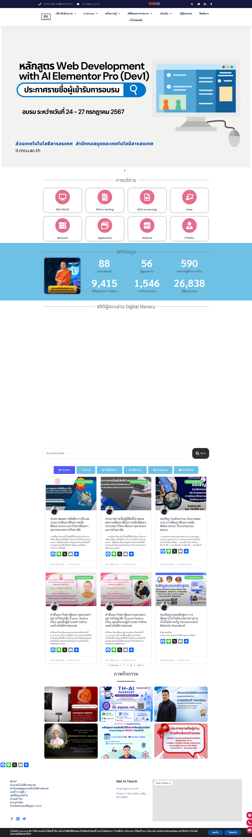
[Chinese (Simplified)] (151, 3)
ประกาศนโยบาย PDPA (20, 833)
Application (105, 238)
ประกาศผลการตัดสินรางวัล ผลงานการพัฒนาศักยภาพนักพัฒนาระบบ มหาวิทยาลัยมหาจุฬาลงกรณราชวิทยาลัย (69, 524)
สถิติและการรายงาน (138, 13)
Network (62, 238)
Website (147, 238)
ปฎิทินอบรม (186, 13)
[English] (154, 3)
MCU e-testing (105, 209)
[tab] (64, 470)
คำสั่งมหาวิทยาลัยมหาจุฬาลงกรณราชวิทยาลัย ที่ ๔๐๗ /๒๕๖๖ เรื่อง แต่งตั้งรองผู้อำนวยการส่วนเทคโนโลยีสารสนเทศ (126, 620)
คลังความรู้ (111, 13)
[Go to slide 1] (124, 170)
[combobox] (117, 453)
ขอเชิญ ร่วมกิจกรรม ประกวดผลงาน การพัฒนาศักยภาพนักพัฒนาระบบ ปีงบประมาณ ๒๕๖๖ (180, 524)
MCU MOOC (62, 209)
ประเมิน (164, 13)
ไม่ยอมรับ (232, 832)
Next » (140, 665)
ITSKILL (189, 238)
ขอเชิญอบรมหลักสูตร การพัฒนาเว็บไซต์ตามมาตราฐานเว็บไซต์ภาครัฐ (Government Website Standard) (179, 620)
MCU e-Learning (147, 209)
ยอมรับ (215, 832)
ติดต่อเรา (204, 13)
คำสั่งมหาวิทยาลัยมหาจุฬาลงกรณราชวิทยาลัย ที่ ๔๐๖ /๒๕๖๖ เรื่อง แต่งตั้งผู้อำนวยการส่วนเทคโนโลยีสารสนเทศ (70, 620)
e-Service (89, 13)
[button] (192, 4)
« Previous (113, 665)
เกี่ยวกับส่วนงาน (64, 13)
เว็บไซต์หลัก (136, 20)
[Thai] (158, 3)
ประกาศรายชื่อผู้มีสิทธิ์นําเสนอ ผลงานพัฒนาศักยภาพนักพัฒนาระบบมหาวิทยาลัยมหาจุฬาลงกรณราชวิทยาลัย (125, 524)
